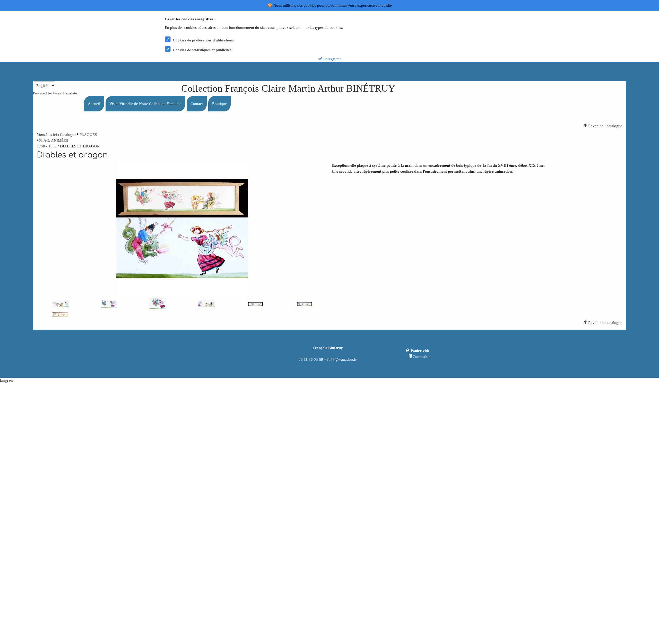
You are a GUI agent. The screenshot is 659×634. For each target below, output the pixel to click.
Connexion (421, 357)
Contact (196, 104)
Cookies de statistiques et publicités (202, 50)
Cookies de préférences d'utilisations (203, 40)
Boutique (219, 104)
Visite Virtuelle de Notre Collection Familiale (145, 104)
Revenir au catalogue (604, 126)
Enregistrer (331, 59)
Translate (70, 93)
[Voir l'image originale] (182, 228)
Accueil (94, 104)
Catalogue (68, 135)
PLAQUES (88, 135)
